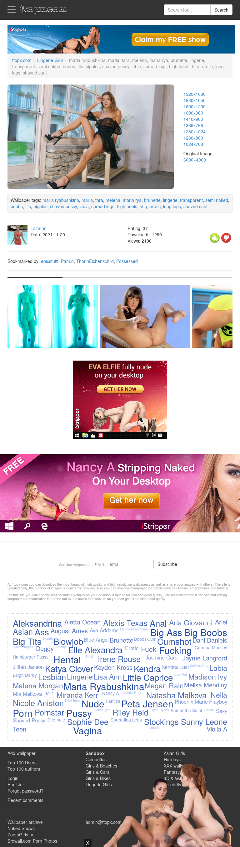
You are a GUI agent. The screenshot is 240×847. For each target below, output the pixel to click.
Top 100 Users (22, 762)
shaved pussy (63, 206)
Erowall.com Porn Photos (32, 841)
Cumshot (174, 641)
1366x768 (193, 125)
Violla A (217, 728)
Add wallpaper (22, 753)
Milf (49, 693)
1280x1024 (194, 131)
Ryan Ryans (160, 709)
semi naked (216, 200)
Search (221, 10)
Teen (19, 728)
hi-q (143, 206)
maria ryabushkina (60, 200)
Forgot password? (25, 791)
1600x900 (193, 113)
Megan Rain (164, 685)
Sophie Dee (87, 721)
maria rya (132, 200)
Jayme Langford (204, 657)
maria (87, 200)
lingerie (170, 200)
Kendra (147, 668)
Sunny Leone (204, 721)
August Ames (69, 630)
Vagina (87, 730)
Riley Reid (130, 712)
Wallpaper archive (25, 822)
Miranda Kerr (77, 694)
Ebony (61, 646)
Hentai (67, 659)
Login (13, 778)
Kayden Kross (113, 667)
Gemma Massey (211, 647)
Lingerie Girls (50, 60)
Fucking (175, 650)
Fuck (149, 649)
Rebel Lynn (102, 709)
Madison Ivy (207, 676)
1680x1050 (194, 100)
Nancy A (110, 693)
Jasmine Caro (162, 657)
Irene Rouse (119, 658)
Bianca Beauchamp (134, 629)
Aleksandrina (37, 623)
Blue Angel (96, 639)
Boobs (140, 639)
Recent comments (25, 800)
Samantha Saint (186, 710)
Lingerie (80, 676)
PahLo (67, 261)
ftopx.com (22, 60)
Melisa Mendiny (205, 684)
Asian (23, 631)
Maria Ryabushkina (103, 686)
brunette (152, 200)
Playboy (218, 701)
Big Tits (27, 641)
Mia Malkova (27, 693)
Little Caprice (148, 677)
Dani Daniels (209, 639)
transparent (191, 200)
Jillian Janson (28, 666)
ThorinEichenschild (95, 261)
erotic (155, 206)
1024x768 (193, 144)
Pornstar (49, 712)
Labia (218, 667)
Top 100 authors (24, 769)
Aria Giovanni (190, 622)
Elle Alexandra (95, 649)
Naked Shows (21, 828)
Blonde (47, 638)
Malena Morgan (38, 685)
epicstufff (49, 261)
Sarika (209, 709)
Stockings (161, 721)
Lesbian (52, 676)
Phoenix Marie (191, 701)
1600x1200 (194, 106)
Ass (42, 631)
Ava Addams (104, 630)
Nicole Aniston (38, 702)
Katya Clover (69, 668)
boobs (17, 206)
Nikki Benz (72, 700)
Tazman (39, 228)
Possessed (127, 261)
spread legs (102, 206)
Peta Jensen (147, 703)
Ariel (221, 621)
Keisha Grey (199, 665)
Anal (158, 623)
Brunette (121, 639)
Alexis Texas (125, 622)
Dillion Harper (23, 646)
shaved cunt (195, 206)
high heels (127, 206)
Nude (93, 703)
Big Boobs (205, 632)
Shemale (56, 719)
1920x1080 (194, 94)
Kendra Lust (175, 666)
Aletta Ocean (82, 621)
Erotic (131, 648)
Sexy (221, 711)
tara (99, 200)
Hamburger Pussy (30, 657)
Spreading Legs (126, 719)
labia (84, 206)
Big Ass (166, 632)
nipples (40, 206)
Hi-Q (89, 656)
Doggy (45, 648)
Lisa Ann (108, 676)
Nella (219, 694)
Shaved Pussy (29, 720)
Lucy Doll (180, 674)
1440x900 (193, 119)
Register (16, 784)
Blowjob (68, 641)
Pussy (79, 713)
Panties (113, 701)
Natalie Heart (132, 692)
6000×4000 (194, 160)
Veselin (154, 727)
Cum (152, 639)
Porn (22, 713)
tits (28, 206)
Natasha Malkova (176, 695)
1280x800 (193, 138)
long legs (172, 206)
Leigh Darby (25, 675)
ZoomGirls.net (22, 834)
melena (113, 200)
